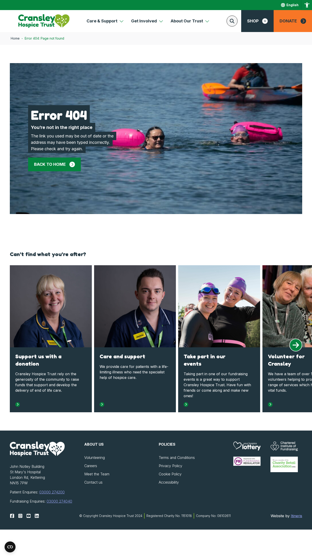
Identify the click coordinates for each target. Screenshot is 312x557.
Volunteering (94, 457)
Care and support (122, 356)
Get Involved (144, 21)
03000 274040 (59, 501)
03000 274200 (52, 492)
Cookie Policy (170, 474)
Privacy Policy (170, 465)
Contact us (93, 482)
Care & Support (102, 21)
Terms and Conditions (177, 457)
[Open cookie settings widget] (10, 546)
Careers (90, 465)
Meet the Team (96, 474)
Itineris (296, 516)
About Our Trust (187, 21)
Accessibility (169, 482)
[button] (307, 5)
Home (15, 38)
